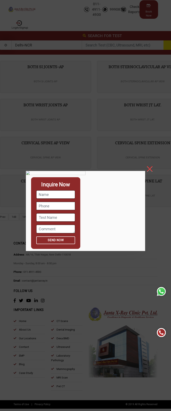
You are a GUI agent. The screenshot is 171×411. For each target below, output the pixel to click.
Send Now (56, 240)
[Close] (152, 168)
